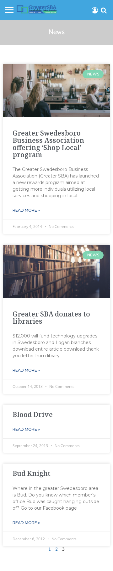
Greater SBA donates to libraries (51, 318)
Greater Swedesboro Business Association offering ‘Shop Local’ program (48, 144)
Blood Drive (33, 414)
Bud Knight (32, 473)
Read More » (26, 210)
